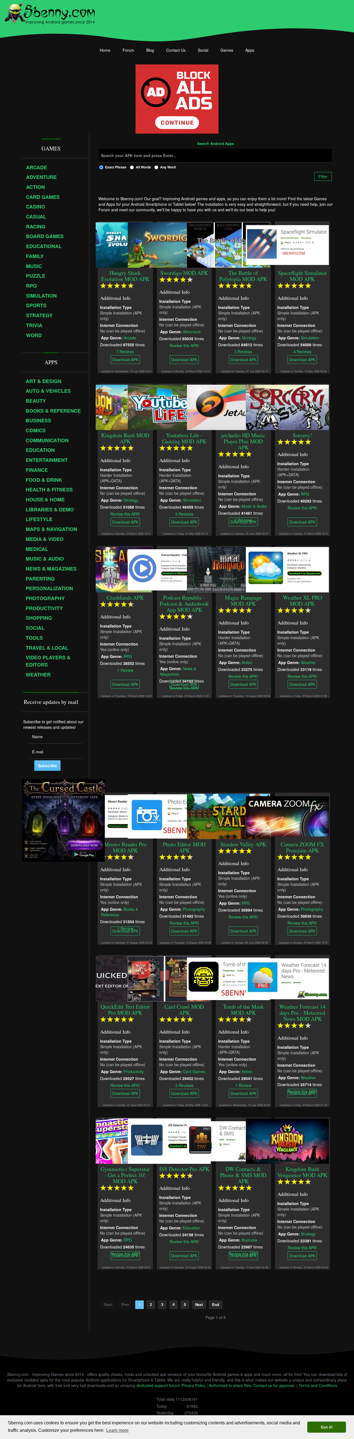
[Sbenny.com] (49, 12)
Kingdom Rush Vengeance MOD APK (302, 1172)
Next (199, 1304)
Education (191, 1227)
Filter (323, 176)
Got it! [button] (327, 1427)
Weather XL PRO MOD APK (302, 600)
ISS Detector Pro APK (184, 1169)
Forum (128, 50)
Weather (308, 662)
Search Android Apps (215, 144)
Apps (249, 50)
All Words (143, 167)
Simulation (310, 337)
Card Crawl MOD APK (184, 1009)
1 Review (125, 670)
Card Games (194, 1071)
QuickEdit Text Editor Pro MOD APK (125, 1009)
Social (203, 50)
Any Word (168, 167)
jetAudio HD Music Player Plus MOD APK (243, 441)
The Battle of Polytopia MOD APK (243, 276)
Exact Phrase (115, 167)
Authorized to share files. (230, 1385)
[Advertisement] (216, 745)
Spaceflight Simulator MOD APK (302, 276)
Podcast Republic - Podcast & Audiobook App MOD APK (184, 603)
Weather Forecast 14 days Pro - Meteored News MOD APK (302, 1012)
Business (249, 1239)
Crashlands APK (125, 597)
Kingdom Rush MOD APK (125, 438)
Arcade (130, 337)
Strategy (249, 337)
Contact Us (176, 50)
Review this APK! (184, 345)
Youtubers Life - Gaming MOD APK (184, 438)
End (215, 1304)
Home (105, 50)
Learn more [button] (117, 1430)
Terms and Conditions (318, 1385)
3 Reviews (243, 351)
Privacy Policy (193, 1385)
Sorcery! (302, 435)
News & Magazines (178, 670)
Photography (194, 909)
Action (247, 662)
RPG (305, 493)
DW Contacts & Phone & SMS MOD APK (243, 1175)
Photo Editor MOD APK (184, 847)
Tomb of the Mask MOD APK (243, 1009)
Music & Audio (254, 506)
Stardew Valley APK (243, 844)
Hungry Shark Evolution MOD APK (125, 276)
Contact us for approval (273, 1385)
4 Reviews (302, 351)
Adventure (192, 331)
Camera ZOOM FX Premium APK (302, 847)
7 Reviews (125, 351)
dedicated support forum (157, 1385)
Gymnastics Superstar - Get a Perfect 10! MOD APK (125, 1175)
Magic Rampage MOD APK (243, 600)
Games (226, 50)
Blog (150, 50)
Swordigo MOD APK (184, 273)
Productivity (134, 1071)
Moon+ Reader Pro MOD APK (125, 847)
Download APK (125, 359)
